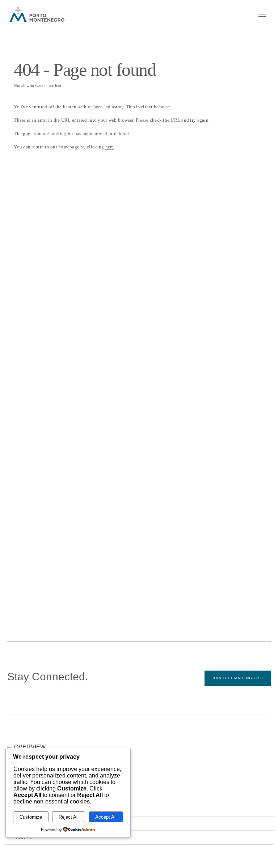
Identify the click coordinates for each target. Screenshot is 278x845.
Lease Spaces (20, 782)
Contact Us (17, 808)
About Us (15, 765)
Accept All (106, 817)
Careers (14, 791)
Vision (12, 773)
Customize (31, 817)
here (109, 147)
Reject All (69, 817)
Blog (11, 799)
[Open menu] (261, 14)
